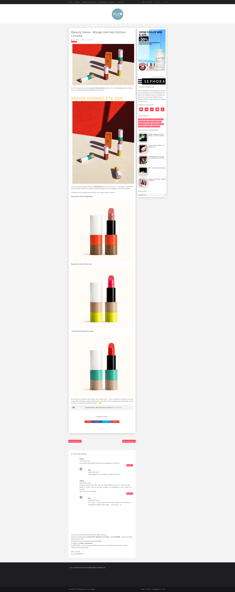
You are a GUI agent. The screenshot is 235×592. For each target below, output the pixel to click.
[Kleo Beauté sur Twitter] (145, 2)
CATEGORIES (120, 2)
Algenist (148, 124)
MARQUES (111, 2)
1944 (140, 119)
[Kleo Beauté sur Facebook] (147, 2)
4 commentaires (88, 39)
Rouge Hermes (117, 407)
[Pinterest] (157, 109)
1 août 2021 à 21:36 (85, 461)
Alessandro (142, 124)
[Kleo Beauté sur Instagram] (143, 2)
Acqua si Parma (143, 121)
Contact (77, 2)
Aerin (150, 121)
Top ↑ (163, 589)
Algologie (154, 124)
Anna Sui (147, 126)
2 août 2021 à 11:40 (93, 500)
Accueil (70, 2)
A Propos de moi (102, 2)
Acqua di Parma (158, 119)
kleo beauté (81, 589)
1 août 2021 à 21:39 (85, 483)
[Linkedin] (141, 109)
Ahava (159, 121)
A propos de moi (156, 589)
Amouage (160, 124)
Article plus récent (75, 441)
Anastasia (141, 126)
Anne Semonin (156, 126)
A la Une (74, 41)
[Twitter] (146, 109)
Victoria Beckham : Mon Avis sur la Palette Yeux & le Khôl (156, 157)
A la (146, 119)
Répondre (129, 465)
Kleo (74, 39)
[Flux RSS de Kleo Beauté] (151, 2)
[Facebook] (152, 109)
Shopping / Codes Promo (89, 2)
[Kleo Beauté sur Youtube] (149, 2)
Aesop (154, 121)
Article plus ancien (129, 441)
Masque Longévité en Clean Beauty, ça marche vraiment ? (157, 135)
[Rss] (162, 109)
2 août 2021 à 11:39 (93, 472)
